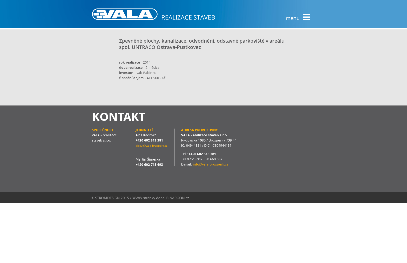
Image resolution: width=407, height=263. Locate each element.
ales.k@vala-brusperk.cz (151, 146)
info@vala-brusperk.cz (210, 164)
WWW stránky (143, 197)
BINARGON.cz (177, 197)
